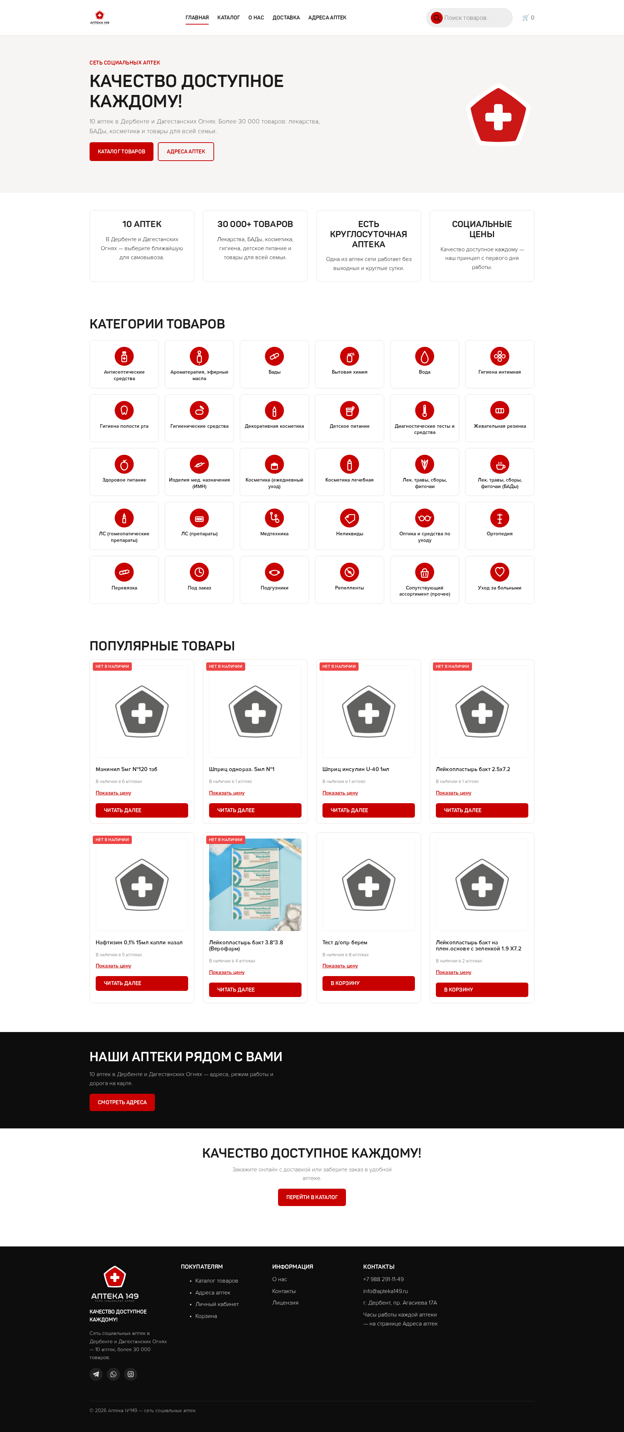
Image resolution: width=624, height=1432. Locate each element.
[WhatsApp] (113, 1374)
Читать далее (122, 810)
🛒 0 (528, 18)
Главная (197, 17)
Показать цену (113, 793)
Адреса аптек (327, 17)
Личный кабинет (217, 1304)
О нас (256, 17)
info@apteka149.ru (385, 1291)
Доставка (286, 17)
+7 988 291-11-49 (383, 1279)
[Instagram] (130, 1374)
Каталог (228, 17)
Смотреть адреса (122, 1102)
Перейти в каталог (312, 1197)
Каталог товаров (121, 151)
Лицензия (285, 1303)
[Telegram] (96, 1374)
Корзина (206, 1316)
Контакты (284, 1291)
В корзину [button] (345, 983)
